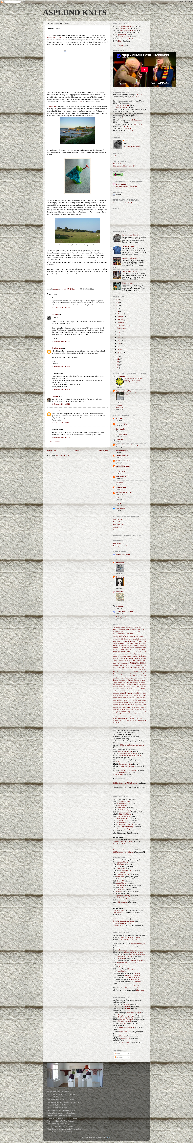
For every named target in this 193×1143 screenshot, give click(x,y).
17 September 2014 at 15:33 (61, 366)
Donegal (116, 645)
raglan (135, 704)
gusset (120, 697)
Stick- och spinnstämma (127, 30)
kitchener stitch (122, 700)
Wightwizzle (137, 684)
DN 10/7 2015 (117, 164)
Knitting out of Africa (139, 656)
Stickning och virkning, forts (122, 923)
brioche (143, 689)
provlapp (130, 704)
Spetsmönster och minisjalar (128, 753)
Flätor (120, 41)
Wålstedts (115, 686)
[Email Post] (80, 289)
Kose (114, 658)
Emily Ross (126, 645)
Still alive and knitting (129, 271)
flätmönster (120, 864)
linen (139, 700)
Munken (132, 665)
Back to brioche (127, 283)
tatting (114, 716)
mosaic (121, 702)
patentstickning (123, 862)
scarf (120, 707)
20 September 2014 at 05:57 (61, 437)
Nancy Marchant (118, 530)
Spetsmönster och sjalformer (128, 39)
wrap (121, 720)
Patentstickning (122, 772)
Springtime (116, 676)
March (119, 346)
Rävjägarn (119, 606)
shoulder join (129, 709)
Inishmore (121, 654)
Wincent (144, 684)
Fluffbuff (119, 406)
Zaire (124, 686)
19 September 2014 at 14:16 (61, 423)
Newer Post (52, 450)
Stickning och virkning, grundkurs (123, 921)
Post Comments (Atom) (63, 455)
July (119, 335)
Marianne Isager (118, 527)
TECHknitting (120, 376)
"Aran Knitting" (130, 627)
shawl (128, 707)
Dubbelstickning (121, 762)
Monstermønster (121, 487)
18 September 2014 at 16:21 (61, 404)
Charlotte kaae (57, 348)
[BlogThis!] (87, 289)
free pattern (119, 695)
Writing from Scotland (123, 617)
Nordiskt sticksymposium (127, 810)
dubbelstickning (122, 898)
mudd (125, 702)
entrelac (135, 693)
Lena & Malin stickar (123, 466)
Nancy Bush (117, 667)
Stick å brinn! (120, 498)
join (141, 697)
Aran (145, 636)
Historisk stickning (125, 814)
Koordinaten (123, 1032)
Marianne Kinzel (118, 665)
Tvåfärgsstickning (119, 910)
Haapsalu (138, 649)
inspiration (132, 697)
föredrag (119, 891)
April (119, 343)
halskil (124, 697)
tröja (137, 716)
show (144, 709)
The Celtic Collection (137, 678)
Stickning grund (118, 774)
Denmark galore (122, 328)
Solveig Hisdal (141, 674)
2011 (117, 362)
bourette (138, 689)
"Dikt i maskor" (138, 627)
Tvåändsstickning (124, 28)
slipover (138, 711)
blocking (123, 689)
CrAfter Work (121, 881)
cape (119, 691)
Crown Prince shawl (126, 643)
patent (118, 704)
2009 (117, 368)
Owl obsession (120, 407)
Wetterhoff (129, 684)
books (129, 689)
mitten (144, 700)
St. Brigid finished (128, 246)
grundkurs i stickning (123, 874)
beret (118, 689)
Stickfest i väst (125, 1038)
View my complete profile (131, 146)
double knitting (127, 693)
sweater (144, 714)
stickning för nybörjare (125, 956)
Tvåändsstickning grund (128, 770)
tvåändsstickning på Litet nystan (134, 952)
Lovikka (144, 660)
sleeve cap (126, 712)
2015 (117, 308)
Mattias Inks (120, 591)
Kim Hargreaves (118, 524)
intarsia (137, 697)
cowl (137, 691)
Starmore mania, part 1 (129, 258)
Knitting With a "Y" (123, 461)
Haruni (123, 652)
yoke (134, 720)
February (120, 349)
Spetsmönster (121, 35)
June (119, 338)
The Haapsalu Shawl (121, 680)
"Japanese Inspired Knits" (127, 629)
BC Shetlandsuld (133, 639)
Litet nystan (138, 124)
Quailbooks (116, 669)
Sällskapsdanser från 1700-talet (123, 841)
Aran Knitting (117, 639)
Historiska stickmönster (126, 26)
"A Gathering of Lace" (119, 627)
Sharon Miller (138, 671)
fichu (114, 695)
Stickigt (118, 503)
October (120, 320)
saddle (144, 704)
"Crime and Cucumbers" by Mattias (124, 203)
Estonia (132, 645)
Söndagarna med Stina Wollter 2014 (124, 166)
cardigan (123, 691)
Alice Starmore (118, 519)
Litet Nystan (127, 660)
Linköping (120, 660)
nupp (114, 704)
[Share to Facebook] (91, 289)
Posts (118, 1053)
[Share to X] (89, 289)
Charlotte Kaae (52, 106)
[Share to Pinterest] (93, 289)
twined (128, 718)
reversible (140, 704)
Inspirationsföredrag (123, 816)
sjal (117, 712)
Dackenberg (137, 643)
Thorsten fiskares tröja (135, 680)
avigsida (134, 686)
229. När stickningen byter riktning (126, 186)
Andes (141, 636)
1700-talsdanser (118, 912)
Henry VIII (130, 652)
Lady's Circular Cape (131, 658)
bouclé (133, 689)
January (120, 352)
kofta (130, 700)
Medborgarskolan (136, 120)
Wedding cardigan (120, 684)
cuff (121, 693)
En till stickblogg (121, 434)
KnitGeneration (127, 656)
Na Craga (143, 665)
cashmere (129, 691)
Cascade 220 (141, 641)
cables (115, 691)
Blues (144, 639)
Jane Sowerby (130, 654)
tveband (144, 716)
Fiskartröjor (116, 649)
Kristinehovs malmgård (138, 944)
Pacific (144, 667)
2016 (117, 305)
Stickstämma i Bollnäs (120, 107)
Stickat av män (125, 812)
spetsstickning (120, 885)
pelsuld (122, 704)
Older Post (103, 450)
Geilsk (132, 649)
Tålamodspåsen (121, 508)
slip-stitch (133, 711)
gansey (136, 695)
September (121, 322)
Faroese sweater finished (130, 235)
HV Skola (139, 95)
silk (114, 712)
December (120, 314)
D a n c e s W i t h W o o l (124, 391)
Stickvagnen (121, 872)
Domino (144, 643)
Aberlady (115, 636)
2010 (117, 365)
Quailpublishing (124, 669)
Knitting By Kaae (122, 455)
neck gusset (135, 702)
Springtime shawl (124, 676)
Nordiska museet (137, 667)
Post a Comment (55, 442)
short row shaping (119, 709)
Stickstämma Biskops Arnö (121, 105)
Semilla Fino (129, 671)
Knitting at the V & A (120, 546)
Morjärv (127, 665)
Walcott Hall (139, 682)
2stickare (119, 418)
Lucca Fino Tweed (124, 663)
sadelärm (115, 707)
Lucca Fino (116, 663)
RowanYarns (122, 671)
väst (145, 718)
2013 (117, 356)
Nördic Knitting (121, 184)
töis (133, 718)
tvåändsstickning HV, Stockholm (131, 937)
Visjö (123, 682)
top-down (122, 716)
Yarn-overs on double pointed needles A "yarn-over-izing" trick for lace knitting (133, 380)
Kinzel (121, 656)
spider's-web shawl (119, 714)
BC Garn (124, 639)
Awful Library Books (123, 554)
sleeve (121, 712)
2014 (117, 311)
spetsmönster (120, 877)
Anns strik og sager (122, 424)
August (119, 332)
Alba (120, 636)
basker (115, 689)
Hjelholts (140, 651)
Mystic (138, 665)
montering (116, 702)
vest (141, 718)
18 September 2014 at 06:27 (61, 389)
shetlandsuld (143, 707)
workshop (115, 720)
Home (78, 450)
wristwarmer (128, 720)
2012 (117, 359)
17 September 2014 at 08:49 (61, 341)
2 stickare (125, 126)
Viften (120, 682)
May (119, 340)
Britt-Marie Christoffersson (122, 641)
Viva (127, 682)
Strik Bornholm (122, 805)
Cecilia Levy (120, 577)
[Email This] (84, 289)
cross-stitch (116, 693)
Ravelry (131, 669)
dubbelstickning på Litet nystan (127, 950)
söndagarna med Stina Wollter (126, 963)
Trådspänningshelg (124, 801)
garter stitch (142, 695)
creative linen (142, 691)
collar (133, 691)
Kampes (140, 654)
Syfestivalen (121, 868)
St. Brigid (132, 676)
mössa (129, 702)
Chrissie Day (116, 643)
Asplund (55, 314)
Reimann (136, 669)
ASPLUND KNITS (74, 12)
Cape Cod (133, 641)
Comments (119, 1057)
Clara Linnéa (120, 429)
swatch (138, 714)
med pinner (119, 482)
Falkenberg (143, 645)
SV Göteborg (126, 118)
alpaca (129, 686)
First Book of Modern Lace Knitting (123, 647)
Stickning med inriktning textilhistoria (132, 745)
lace (135, 699)
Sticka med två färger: (120, 850)
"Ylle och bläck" (141, 634)
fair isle (139, 693)
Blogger (107, 1137)
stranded (133, 714)
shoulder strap (138, 709)
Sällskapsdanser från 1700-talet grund (125, 783)
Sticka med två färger (125, 764)
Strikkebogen (120, 678)
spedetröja (143, 711)
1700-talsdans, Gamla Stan (128, 939)
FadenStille (119, 440)
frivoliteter (126, 695)
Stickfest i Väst (124, 37)
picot (126, 704)
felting (144, 693)
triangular (130, 716)
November (121, 317)
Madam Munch (121, 477)
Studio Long (128, 678)
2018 (117, 299)
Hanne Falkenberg (119, 522)
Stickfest (138, 676)
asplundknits (117, 156)
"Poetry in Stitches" (126, 631)
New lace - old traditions (124, 492)
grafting (115, 697)
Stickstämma (123, 1023)
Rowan (115, 671)
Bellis (141, 639)
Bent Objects (120, 562)
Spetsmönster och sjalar (126, 824)
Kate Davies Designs (122, 450)
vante (137, 718)
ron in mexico (56, 411)
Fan (125, 967)
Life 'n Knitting (121, 471)
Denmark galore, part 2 (124, 325)
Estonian (137, 645)
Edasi (120, 645)
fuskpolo (131, 695)
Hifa (136, 651)
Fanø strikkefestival (126, 1019)
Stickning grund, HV (120, 843)
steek (127, 714)
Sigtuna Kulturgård (130, 673)
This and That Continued (124, 611)
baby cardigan (141, 686)
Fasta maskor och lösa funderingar (127, 445)
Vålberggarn (132, 682)
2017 (117, 302)
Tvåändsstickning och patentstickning (129, 755)
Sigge (121, 674)
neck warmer (142, 702)
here (80, 102)
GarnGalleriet (124, 649)
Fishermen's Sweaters (140, 647)
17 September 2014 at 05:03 (61, 308)
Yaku (120, 686)
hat (128, 697)
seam (123, 707)
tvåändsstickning (119, 718)
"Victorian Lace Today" (126, 634)
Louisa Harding (136, 660)
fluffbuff (55, 396)
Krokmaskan (117, 543)
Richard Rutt (142, 669)
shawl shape (135, 707)
